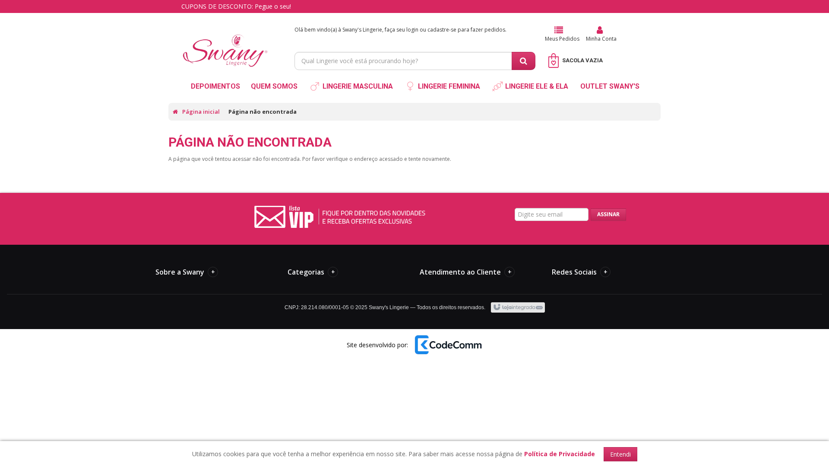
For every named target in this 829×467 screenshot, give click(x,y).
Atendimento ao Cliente (466, 272)
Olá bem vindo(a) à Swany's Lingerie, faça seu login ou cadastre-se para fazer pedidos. (400, 29)
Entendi (620, 454)
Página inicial (201, 111)
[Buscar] (523, 61)
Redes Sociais (580, 272)
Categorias (311, 272)
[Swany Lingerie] (225, 41)
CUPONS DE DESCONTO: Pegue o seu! (236, 6)
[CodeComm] (447, 344)
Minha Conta (601, 38)
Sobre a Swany (185, 272)
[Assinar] (608, 214)
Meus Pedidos (562, 38)
